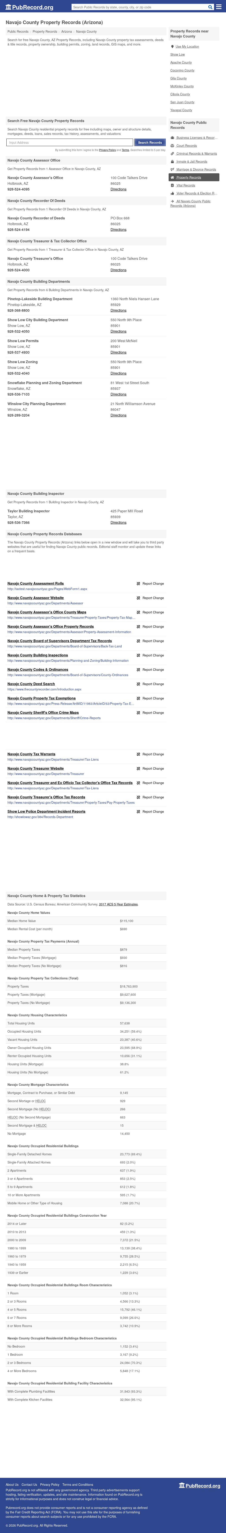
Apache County (181, 62)
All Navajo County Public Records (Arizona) (190, 203)
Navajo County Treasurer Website (36, 768)
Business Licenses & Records (197, 137)
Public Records (18, 31)
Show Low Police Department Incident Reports (46, 811)
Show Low (177, 54)
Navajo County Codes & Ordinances (38, 669)
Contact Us (29, 1484)
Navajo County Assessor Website (36, 597)
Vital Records (185, 185)
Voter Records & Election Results (197, 193)
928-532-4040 (19, 373)
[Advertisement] (86, 81)
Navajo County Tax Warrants (31, 753)
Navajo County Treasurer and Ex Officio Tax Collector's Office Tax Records (70, 782)
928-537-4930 (19, 352)
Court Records (186, 145)
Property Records (188, 177)
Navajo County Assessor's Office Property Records (51, 626)
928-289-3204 (19, 415)
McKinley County (182, 86)
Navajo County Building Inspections (38, 655)
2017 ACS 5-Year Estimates (118, 904)
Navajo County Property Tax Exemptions (42, 698)
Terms (125, 150)
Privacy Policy (107, 150)
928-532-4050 (19, 331)
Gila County (178, 78)
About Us (12, 1484)
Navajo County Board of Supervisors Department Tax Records (60, 640)
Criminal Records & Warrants (196, 153)
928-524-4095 (19, 189)
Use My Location (187, 46)
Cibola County (180, 94)
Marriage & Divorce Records (196, 169)
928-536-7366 (19, 522)
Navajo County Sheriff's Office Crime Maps (43, 712)
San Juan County (182, 102)
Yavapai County (181, 110)
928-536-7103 (19, 394)
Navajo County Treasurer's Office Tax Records (46, 796)
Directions (118, 189)
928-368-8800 (19, 310)
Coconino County (182, 70)
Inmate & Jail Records (191, 161)
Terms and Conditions (77, 1484)
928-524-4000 (19, 269)
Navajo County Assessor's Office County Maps (47, 612)
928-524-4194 (19, 229)
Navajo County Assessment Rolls (36, 583)
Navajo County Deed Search (31, 683)
